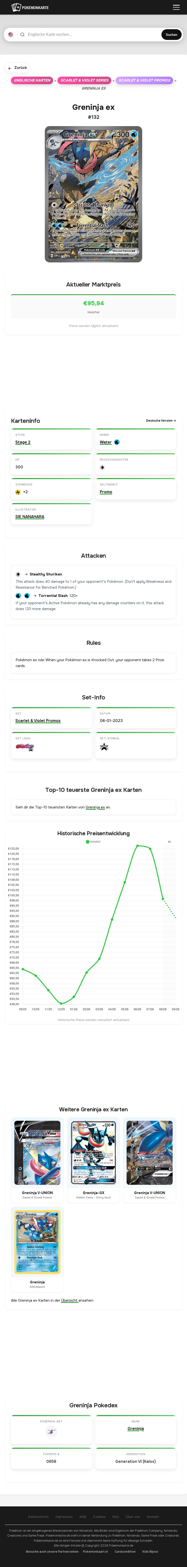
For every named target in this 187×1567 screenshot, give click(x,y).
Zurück (17, 68)
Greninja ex (95, 807)
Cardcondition (125, 1552)
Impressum (64, 1517)
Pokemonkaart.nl (95, 1552)
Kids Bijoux (150, 1552)
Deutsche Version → (161, 421)
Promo (106, 491)
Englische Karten (32, 80)
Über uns (133, 1517)
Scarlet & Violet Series (84, 80)
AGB (82, 1517)
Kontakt (153, 1517)
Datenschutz (38, 1517)
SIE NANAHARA (29, 516)
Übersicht (69, 1300)
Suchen (171, 35)
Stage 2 (22, 442)
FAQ (115, 1517)
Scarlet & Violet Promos (144, 80)
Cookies (99, 1517)
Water (106, 442)
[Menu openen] (176, 7)
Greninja (136, 1428)
